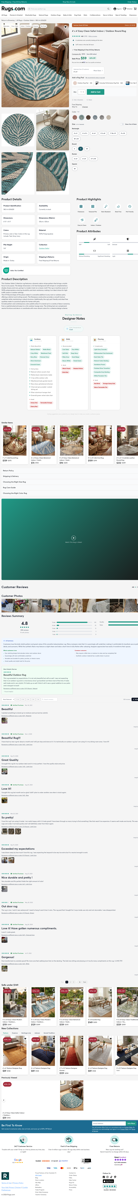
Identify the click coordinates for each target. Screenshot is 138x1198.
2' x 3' (75, 133)
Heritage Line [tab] (26, 1033)
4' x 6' (94, 133)
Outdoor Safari (29, 20)
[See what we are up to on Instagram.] (107, 1177)
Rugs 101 (71, 1182)
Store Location (39, 1180)
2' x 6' (75, 159)
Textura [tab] (5, 1033)
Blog (36, 1178)
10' (87, 149)
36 (79, 982)
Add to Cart (95, 92)
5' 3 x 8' (103, 133)
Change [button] (85, 107)
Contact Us (72, 1173)
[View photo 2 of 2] (11, 860)
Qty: (75, 92)
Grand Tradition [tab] (49, 1033)
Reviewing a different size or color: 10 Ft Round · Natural (20, 688)
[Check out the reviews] (110, 1187)
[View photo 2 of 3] (11, 831)
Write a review (92, 36)
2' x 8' (84, 159)
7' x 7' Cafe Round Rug (10, 458)
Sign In (119, 9)
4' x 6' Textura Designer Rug (12, 1068)
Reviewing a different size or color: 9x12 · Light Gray (17, 744)
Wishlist (129, 9)
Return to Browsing (8, 20)
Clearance (132, 15)
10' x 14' (76, 139)
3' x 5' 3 (84, 133)
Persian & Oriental (16, 15)
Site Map (38, 1182)
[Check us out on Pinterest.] (115, 1177)
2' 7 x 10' (93, 159)
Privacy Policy (128, 1127)
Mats (85, 15)
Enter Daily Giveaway (41, 1192)
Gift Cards (38, 1175)
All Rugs (4, 15)
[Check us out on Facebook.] (104, 1177)
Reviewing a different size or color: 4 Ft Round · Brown (18, 913)
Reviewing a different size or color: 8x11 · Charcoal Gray (18, 935)
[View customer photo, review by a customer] (8, 605)
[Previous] (4, 445)
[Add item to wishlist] (25, 428)
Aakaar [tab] (37, 1033)
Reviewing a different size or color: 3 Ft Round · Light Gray (19, 826)
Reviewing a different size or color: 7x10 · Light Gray (17, 766)
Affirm (37, 1185)
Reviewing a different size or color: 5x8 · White (15, 964)
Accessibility (72, 1187)
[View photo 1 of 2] (5, 860)
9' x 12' (123, 133)
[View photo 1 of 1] (5, 721)
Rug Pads (77, 15)
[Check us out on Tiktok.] (111, 1177)
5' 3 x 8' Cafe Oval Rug (96, 458)
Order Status (132, 2)
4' (80, 149)
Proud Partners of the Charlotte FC (45, 1173)
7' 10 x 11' (113, 133)
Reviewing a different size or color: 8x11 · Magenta (16, 716)
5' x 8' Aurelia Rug (94, 1020)
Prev (62, 982)
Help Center (72, 1180)
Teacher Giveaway (40, 1194)
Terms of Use (6, 1183)
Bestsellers (38, 1187)
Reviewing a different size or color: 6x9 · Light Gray (17, 884)
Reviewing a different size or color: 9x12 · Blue (15, 795)
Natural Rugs (43, 15)
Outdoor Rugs (56, 15)
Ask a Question (78, 100)
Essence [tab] (15, 1033)
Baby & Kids (67, 15)
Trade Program (39, 1190)
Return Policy (73, 1185)
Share (90, 100)
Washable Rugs (30, 15)
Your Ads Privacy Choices (11, 1187)
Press (70, 1190)
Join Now (131, 1123)
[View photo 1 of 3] (5, 831)
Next (84, 982)
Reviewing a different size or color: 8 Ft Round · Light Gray (19, 855)
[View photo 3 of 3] (18, 831)
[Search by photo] (29, 9)
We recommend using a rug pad (95, 77)
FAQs (70, 1178)
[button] (65, 27)
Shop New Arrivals (69, 2)
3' (74, 149)
